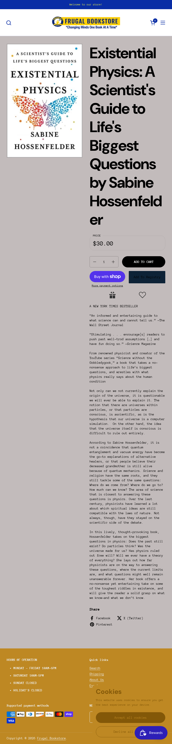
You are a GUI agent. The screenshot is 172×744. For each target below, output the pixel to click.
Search (95, 668)
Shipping (97, 674)
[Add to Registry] (112, 294)
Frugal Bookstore (51, 738)
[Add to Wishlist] (142, 294)
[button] (8, 23)
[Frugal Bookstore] (86, 22)
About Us (97, 680)
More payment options (107, 285)
